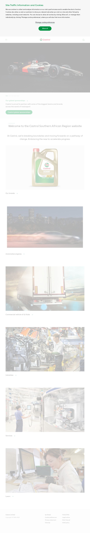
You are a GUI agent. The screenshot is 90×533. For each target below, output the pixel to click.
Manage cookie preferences (45, 22)
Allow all (45, 28)
